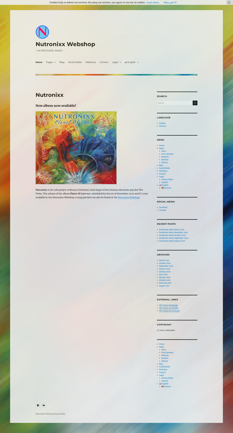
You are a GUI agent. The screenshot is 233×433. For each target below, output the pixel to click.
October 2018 (164, 280)
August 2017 (164, 286)
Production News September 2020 (173, 238)
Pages (49, 62)
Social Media (75, 62)
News (163, 151)
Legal (115, 62)
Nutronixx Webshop (65, 44)
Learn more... (153, 2)
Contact (104, 62)
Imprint (164, 182)
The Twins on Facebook (169, 311)
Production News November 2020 (173, 232)
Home (39, 62)
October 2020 (165, 263)
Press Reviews (167, 154)
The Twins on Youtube (168, 308)
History (164, 162)
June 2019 (163, 274)
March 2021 (164, 260)
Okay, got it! (170, 2)
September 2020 (166, 266)
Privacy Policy (167, 179)
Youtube (162, 210)
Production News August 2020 (172, 241)
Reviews (164, 160)
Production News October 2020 (172, 235)
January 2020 (164, 272)
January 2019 (164, 277)
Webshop (90, 62)
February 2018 (165, 283)
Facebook (163, 207)
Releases (165, 157)
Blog (61, 62)
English (162, 123)
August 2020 (164, 269)
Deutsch (162, 126)
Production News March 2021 (171, 229)
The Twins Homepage (168, 305)
